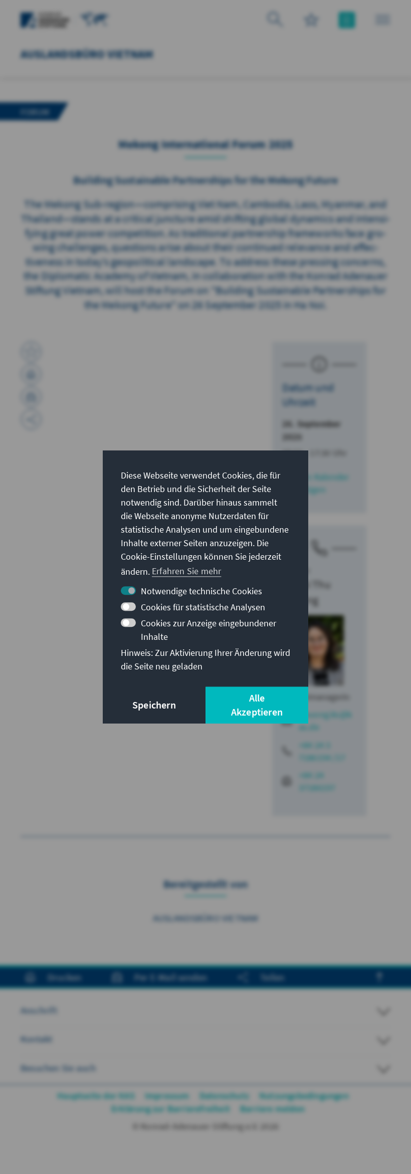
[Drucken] (31, 374)
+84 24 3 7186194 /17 (322, 751)
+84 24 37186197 (317, 781)
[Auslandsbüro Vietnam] (95, 19)
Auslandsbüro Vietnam (206, 918)
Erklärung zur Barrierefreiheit (170, 1108)
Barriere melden (272, 1108)
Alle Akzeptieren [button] (257, 704)
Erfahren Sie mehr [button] (186, 571)
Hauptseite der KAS (96, 1095)
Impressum (167, 1095)
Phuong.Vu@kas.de (325, 721)
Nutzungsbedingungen (304, 1095)
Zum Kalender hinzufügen (315, 483)
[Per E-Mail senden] (31, 397)
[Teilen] (31, 419)
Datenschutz (224, 1095)
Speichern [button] (154, 704)
